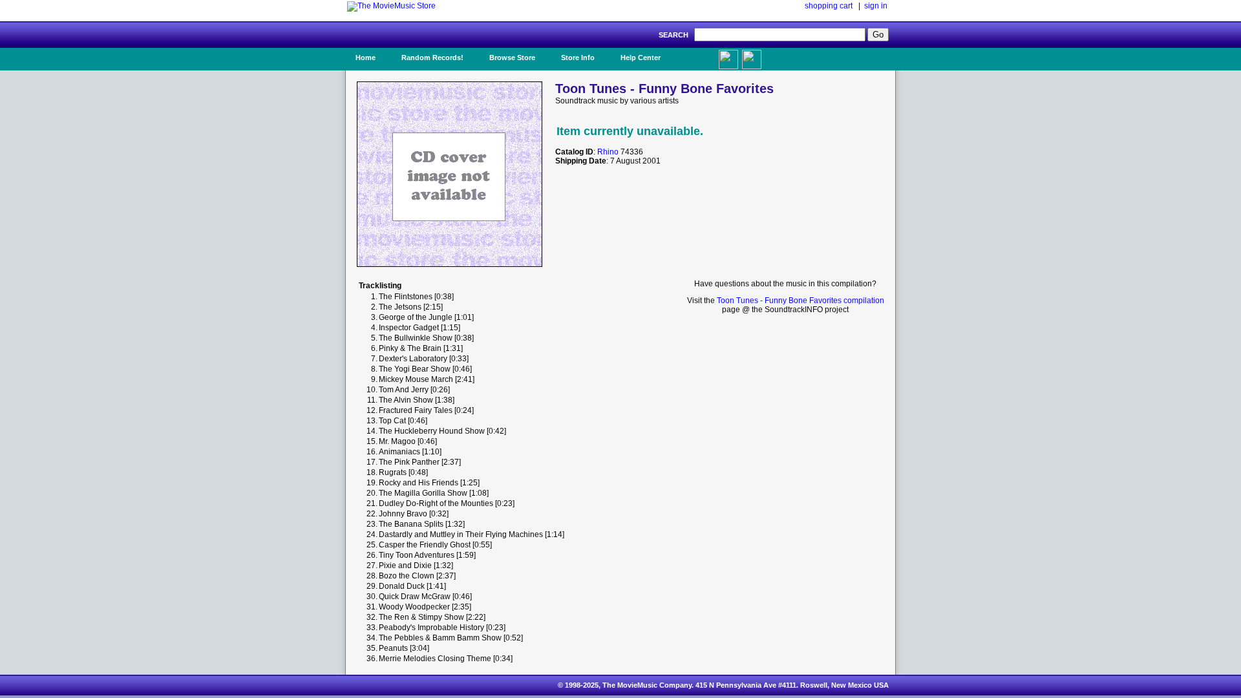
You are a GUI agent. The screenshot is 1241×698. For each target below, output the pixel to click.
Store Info (578, 57)
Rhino (608, 151)
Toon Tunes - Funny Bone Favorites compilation (800, 300)
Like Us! (697, 54)
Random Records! (432, 57)
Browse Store (512, 57)
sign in (875, 5)
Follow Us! (776, 57)
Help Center (640, 57)
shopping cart (829, 5)
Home (365, 57)
